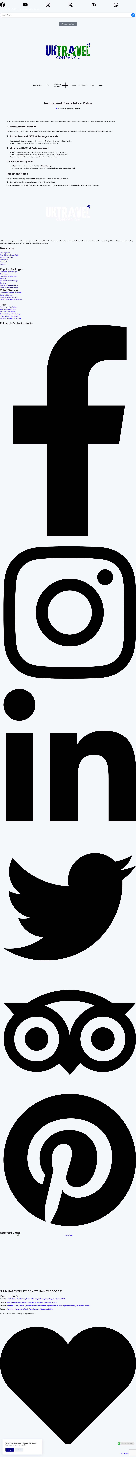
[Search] (133, 15)
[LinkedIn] (69, 839)
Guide (92, 85)
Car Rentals (83, 85)
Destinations (37, 85)
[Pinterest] (69, 1228)
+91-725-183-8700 (10, 9)
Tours (48, 85)
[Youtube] (25, 4)
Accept (9, 1450)
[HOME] (56, 108)
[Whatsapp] (115, 4)
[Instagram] (47, 4)
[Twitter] (69, 972)
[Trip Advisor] (69, 1090)
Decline (19, 1450)
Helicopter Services (58, 85)
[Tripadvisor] (93, 4)
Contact (100, 85)
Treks (74, 85)
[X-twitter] (70, 4)
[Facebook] (2, 4)
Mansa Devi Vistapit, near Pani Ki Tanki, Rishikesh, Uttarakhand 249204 (30, 1309)
